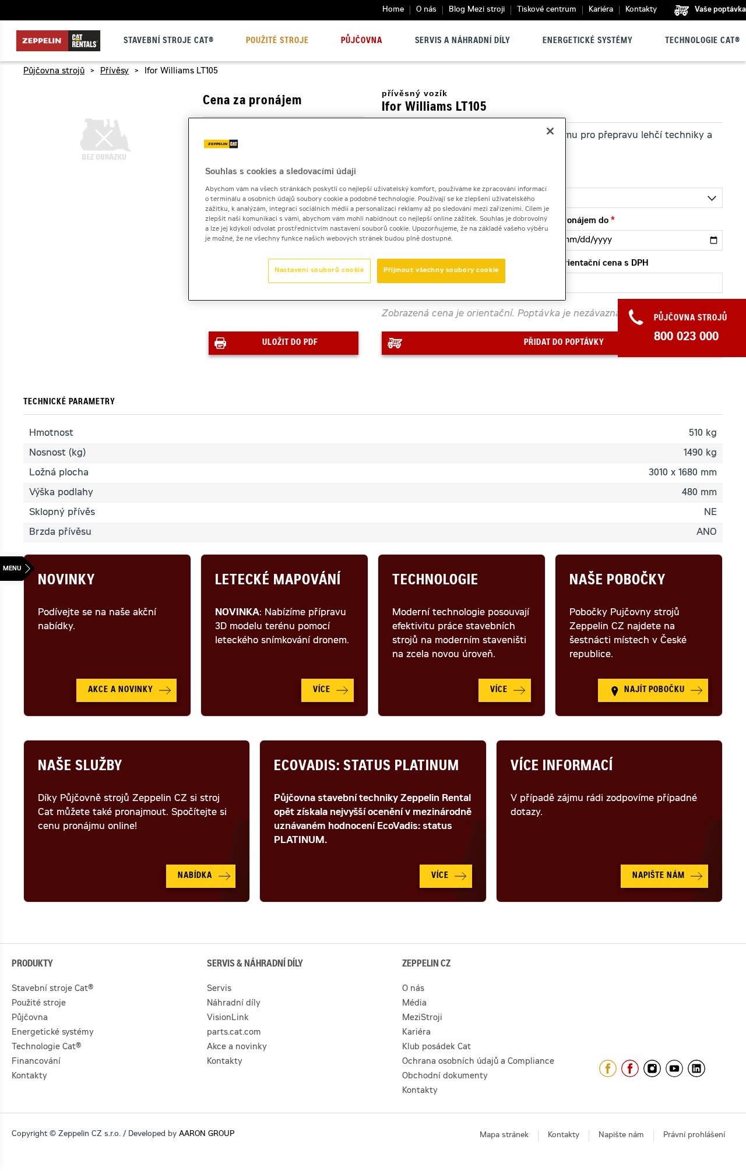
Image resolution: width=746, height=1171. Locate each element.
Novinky (66, 581)
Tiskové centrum (546, 10)
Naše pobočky (617, 581)
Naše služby (80, 767)
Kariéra (601, 10)
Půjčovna (361, 41)
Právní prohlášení (694, 1136)
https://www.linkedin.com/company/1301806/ (696, 1068)
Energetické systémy (588, 41)
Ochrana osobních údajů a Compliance (478, 1062)
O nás (426, 10)
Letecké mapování (278, 581)
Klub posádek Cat (436, 1047)
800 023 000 (686, 338)
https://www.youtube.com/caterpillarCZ (674, 1068)
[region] (377, 209)
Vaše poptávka (720, 9)
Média (414, 1004)
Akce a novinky (237, 1047)
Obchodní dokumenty (445, 1077)
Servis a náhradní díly (463, 41)
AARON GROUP (206, 1134)
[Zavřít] (550, 131)
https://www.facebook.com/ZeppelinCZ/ (608, 1068)
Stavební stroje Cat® (169, 41)
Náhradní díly (234, 1004)
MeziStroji (422, 1018)
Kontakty (641, 10)
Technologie (435, 581)
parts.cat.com (234, 1033)
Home (393, 10)
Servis (219, 989)
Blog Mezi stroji (477, 10)
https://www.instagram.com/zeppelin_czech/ (652, 1068)
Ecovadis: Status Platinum (366, 767)
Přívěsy (114, 72)
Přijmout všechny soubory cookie (441, 270)
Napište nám (621, 1136)
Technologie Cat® (702, 41)
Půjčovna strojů (54, 72)
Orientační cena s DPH (603, 264)
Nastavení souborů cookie (319, 270)
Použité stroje (277, 41)
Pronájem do (583, 221)
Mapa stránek (504, 1136)
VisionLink (228, 1018)
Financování (36, 1062)
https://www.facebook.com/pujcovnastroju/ (630, 1068)
